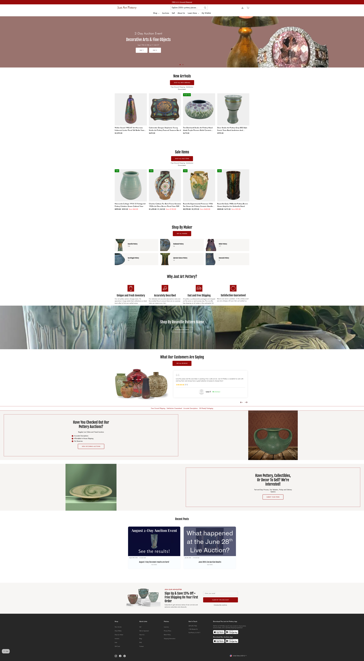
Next (361, 43)
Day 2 (155, 50)
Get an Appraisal (144, 631)
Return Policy (167, 635)
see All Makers (182, 234)
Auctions (165, 13)
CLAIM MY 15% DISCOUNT (220, 601)
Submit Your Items (273, 498)
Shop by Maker (119, 635)
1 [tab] (180, 64)
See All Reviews (182, 363)
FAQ (140, 643)
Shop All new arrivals (182, 83)
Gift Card (117, 647)
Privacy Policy (167, 631)
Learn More (192, 13)
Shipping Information (169, 639)
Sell (173, 13)
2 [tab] (182, 64)
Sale (116, 643)
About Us (181, 13)
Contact (141, 647)
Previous (3, 42)
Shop (155, 13)
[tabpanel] (182, 41)
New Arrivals (118, 628)
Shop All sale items (182, 159)
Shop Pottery (118, 631)
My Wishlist (206, 13)
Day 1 (142, 50)
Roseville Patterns (182, 330)
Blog (140, 639)
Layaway (166, 628)
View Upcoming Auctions (91, 447)
